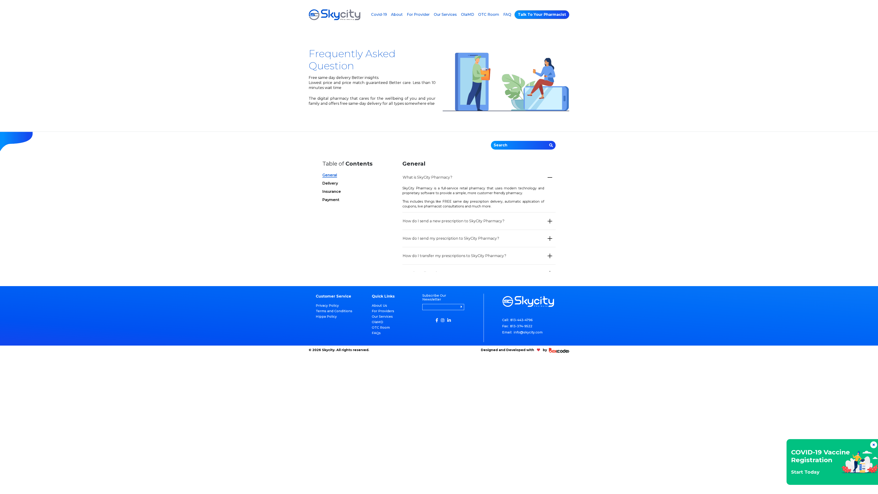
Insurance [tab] (331, 192)
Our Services (445, 14)
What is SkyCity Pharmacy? (427, 177)
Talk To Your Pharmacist (542, 14)
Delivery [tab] (330, 183)
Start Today (805, 472)
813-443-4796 (521, 320)
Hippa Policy (326, 316)
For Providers (383, 311)
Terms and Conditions (334, 311)
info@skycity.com (528, 332)
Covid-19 (379, 14)
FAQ (507, 14)
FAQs (376, 333)
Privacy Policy (327, 305)
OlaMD (467, 14)
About (397, 14)
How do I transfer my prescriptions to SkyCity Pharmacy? (454, 256)
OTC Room (488, 14)
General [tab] (329, 175)
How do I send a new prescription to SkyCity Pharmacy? (453, 221)
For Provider (418, 14)
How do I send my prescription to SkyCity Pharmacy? (451, 238)
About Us (379, 305)
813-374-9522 (521, 326)
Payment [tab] (330, 200)
